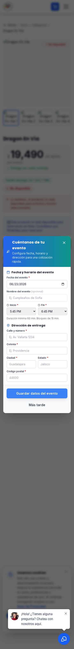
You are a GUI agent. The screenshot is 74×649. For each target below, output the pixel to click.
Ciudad (12, 357)
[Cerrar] (64, 242)
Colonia (12, 344)
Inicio (14, 305)
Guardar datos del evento (37, 393)
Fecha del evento (18, 277)
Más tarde (37, 405)
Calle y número (17, 330)
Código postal (16, 371)
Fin (44, 305)
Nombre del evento (25, 291)
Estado (43, 357)
